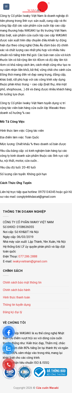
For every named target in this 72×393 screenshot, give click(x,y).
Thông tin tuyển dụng (17, 304)
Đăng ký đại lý (12, 312)
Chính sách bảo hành (16, 290)
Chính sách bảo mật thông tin (22, 282)
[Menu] (6, 7)
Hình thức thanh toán (16, 297)
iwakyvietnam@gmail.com (30, 261)
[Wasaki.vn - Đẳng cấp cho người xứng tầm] (36, 6)
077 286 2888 (27, 256)
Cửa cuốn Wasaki (47, 388)
